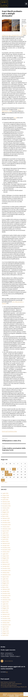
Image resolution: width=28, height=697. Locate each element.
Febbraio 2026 (6, 501)
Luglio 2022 (5, 579)
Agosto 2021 (5, 602)
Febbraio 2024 (6, 543)
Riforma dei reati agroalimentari (9, 685)
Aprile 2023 (5, 560)
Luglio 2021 (5, 604)
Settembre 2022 (6, 574)
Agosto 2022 (5, 577)
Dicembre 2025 (6, 504)
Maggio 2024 (5, 537)
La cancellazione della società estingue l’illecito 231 (14, 687)
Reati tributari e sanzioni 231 (8, 682)
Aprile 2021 (5, 610)
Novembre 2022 (6, 570)
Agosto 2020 (5, 627)
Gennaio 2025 (5, 520)
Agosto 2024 (5, 531)
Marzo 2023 (5, 562)
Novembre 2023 (6, 549)
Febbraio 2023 (6, 564)
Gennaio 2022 (5, 591)
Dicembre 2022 (6, 568)
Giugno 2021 (5, 606)
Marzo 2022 (5, 587)
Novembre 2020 (6, 620)
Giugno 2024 (5, 535)
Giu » (6, 482)
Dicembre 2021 (6, 593)
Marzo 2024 (5, 541)
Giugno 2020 (5, 631)
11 (6, 472)
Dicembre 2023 (6, 547)
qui (7, 672)
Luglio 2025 (5, 510)
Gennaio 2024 (5, 545)
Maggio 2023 (5, 558)
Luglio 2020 (5, 629)
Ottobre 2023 (5, 552)
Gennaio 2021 (5, 616)
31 (3, 480)
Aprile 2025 (5, 514)
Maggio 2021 (5, 608)
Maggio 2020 (5, 633)
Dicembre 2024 (6, 522)
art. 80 (15, 117)
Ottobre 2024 (5, 526)
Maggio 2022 (5, 583)
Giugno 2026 (5, 495)
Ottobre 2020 (5, 622)
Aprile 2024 (5, 539)
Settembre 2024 (6, 529)
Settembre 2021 (6, 600)
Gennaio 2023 (5, 566)
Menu (26, 3)
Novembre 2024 (6, 524)
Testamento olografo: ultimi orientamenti (11, 683)
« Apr (2, 482)
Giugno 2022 (5, 581)
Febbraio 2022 (6, 589)
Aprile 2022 (5, 585)
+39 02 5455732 (8, 661)
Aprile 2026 (5, 499)
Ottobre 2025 (5, 508)
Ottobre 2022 (5, 572)
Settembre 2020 (6, 625)
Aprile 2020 (5, 635)
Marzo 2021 (5, 612)
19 (10, 474)
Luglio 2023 (5, 554)
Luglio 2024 (5, 533)
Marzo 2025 (5, 516)
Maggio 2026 (5, 497)
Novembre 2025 (6, 506)
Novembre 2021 (6, 595)
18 (6, 474)
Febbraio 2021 (6, 614)
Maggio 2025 (5, 512)
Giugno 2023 (5, 556)
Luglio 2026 (5, 493)
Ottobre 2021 (5, 597)
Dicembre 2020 (6, 618)
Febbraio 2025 (6, 518)
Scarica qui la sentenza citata (9, 431)
